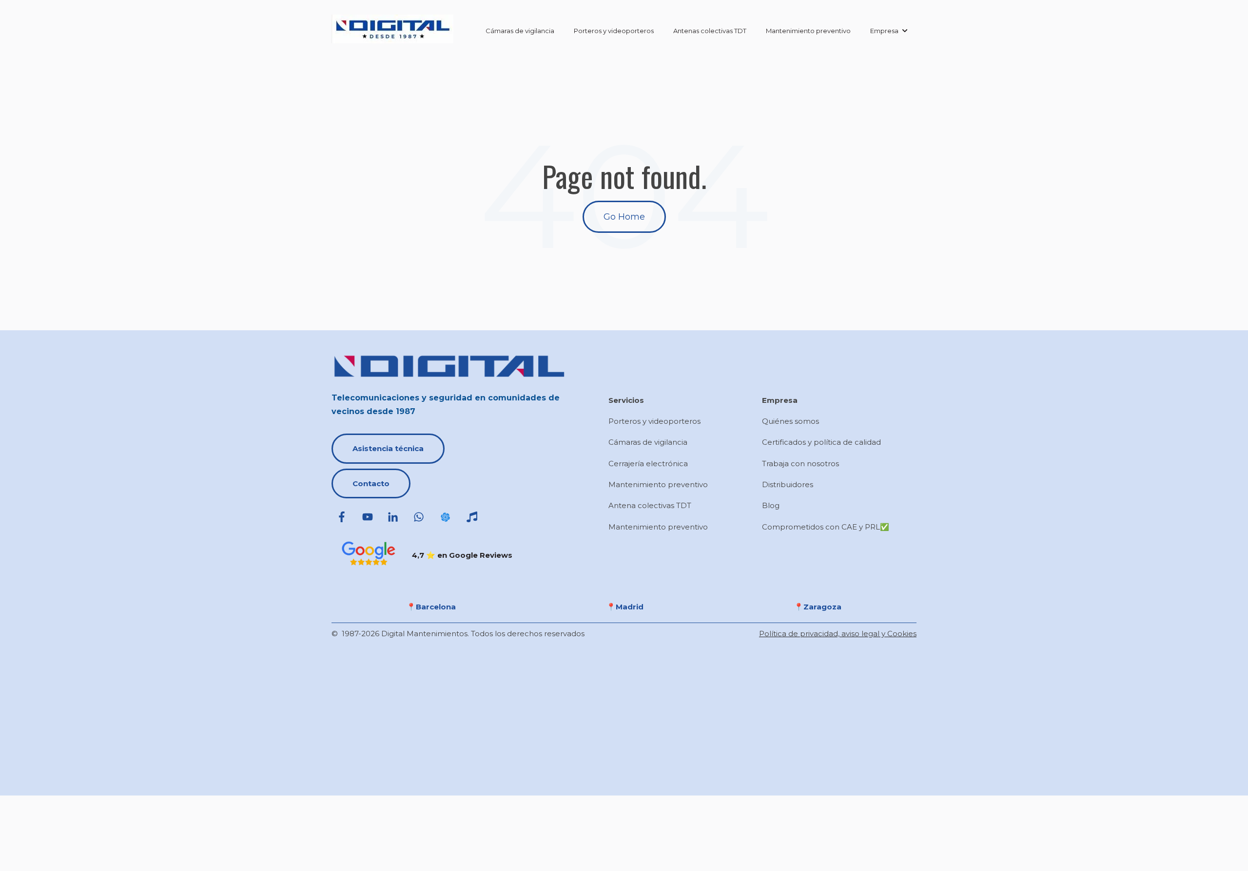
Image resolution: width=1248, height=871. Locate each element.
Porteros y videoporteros (614, 31)
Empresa (884, 31)
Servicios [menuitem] (626, 400)
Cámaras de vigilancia (520, 31)
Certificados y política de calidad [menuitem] (821, 442)
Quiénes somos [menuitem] (790, 421)
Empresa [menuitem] (780, 400)
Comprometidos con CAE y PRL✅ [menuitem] (825, 526)
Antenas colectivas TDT (709, 31)
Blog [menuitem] (771, 505)
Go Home (624, 216)
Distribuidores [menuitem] (787, 484)
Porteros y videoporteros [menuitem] (654, 421)
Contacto (371, 483)
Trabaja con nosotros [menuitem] (800, 463)
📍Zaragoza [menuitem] (817, 606)
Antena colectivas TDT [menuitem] (649, 505)
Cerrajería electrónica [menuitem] (648, 463)
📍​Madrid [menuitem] (625, 606)
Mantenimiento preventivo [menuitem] (658, 484)
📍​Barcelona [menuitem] (431, 606)
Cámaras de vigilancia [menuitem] (647, 442)
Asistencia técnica (388, 448)
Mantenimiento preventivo (808, 31)
